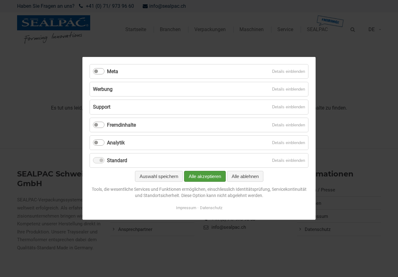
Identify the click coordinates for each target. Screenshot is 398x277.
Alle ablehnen (245, 176)
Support (101, 107)
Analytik (116, 143)
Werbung (103, 89)
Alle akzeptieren (205, 176)
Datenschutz (211, 208)
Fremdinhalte (121, 125)
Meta (112, 71)
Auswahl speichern (159, 176)
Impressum (186, 208)
